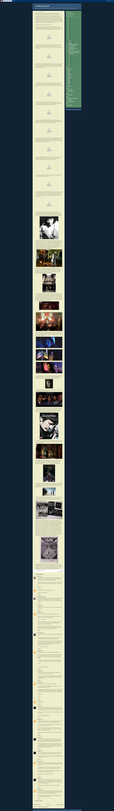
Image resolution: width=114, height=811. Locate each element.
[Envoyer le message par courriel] (61, 570)
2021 (68, 18)
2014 (68, 28)
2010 (68, 34)
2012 (68, 31)
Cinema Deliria (69, 89)
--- (38, 588)
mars (69, 62)
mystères (69, 81)
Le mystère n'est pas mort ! (72, 48)
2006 (68, 65)
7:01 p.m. (39, 594)
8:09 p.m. (39, 603)
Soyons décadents (71, 46)
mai (69, 59)
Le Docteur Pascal (70, 91)
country (68, 72)
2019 (68, 21)
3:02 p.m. (39, 648)
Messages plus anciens (60, 804)
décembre (70, 40)
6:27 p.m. (39, 586)
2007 (68, 38)
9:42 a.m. (39, 630)
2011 (68, 33)
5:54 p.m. (39, 680)
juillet (69, 56)
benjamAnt (40, 632)
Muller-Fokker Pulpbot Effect (72, 98)
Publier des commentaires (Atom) (43, 806)
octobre (69, 41)
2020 (68, 20)
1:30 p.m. (39, 787)
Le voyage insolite (71, 49)
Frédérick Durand (42, 6)
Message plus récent (36, 804)
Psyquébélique (69, 94)
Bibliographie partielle (70, 13)
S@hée (39, 576)
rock (68, 84)
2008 (68, 37)
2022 (68, 17)
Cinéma (61, 571)
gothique (68, 75)
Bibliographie (69, 69)
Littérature (69, 78)
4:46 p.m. (39, 735)
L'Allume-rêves (69, 105)
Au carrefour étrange (70, 101)
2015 (68, 27)
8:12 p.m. (39, 703)
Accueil (48, 804)
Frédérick (39, 612)
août (69, 55)
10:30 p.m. (39, 759)
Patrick (39, 737)
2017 (68, 24)
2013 (68, 30)
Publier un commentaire (38, 800)
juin (69, 58)
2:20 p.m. (39, 717)
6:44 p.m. (39, 698)
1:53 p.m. (39, 798)
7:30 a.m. (39, 610)
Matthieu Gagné (40, 596)
